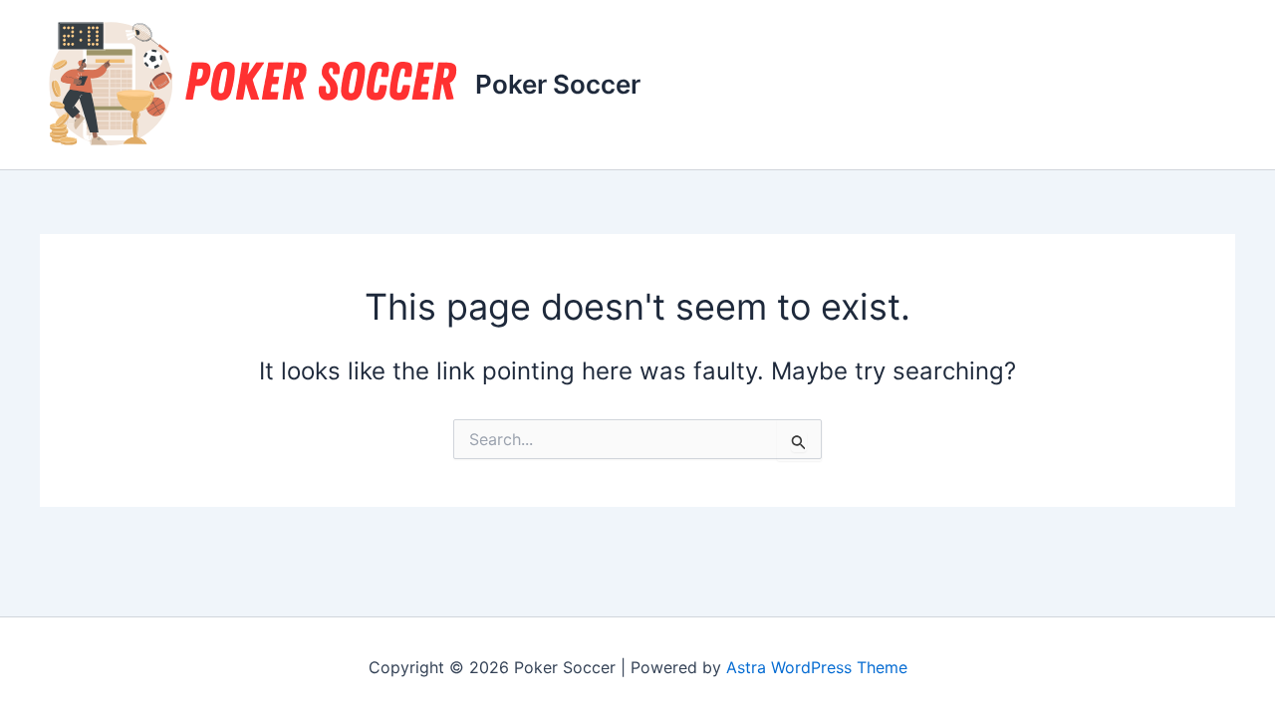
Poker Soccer (557, 84)
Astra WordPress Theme (816, 667)
